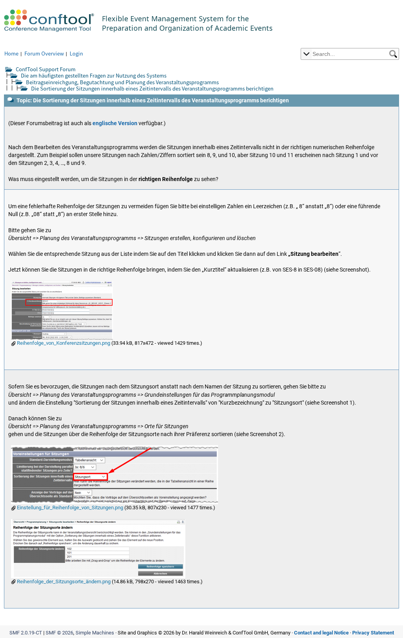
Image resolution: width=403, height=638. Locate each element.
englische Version (114, 123)
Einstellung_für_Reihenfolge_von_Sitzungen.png (69, 507)
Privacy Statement (373, 633)
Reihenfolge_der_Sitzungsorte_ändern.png (63, 581)
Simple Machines (95, 633)
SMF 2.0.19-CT (25, 633)
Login (76, 53)
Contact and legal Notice (321, 633)
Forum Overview (44, 53)
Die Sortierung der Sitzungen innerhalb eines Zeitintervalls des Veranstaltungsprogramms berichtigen (152, 88)
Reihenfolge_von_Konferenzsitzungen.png (63, 343)
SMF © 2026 (59, 633)
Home (11, 53)
